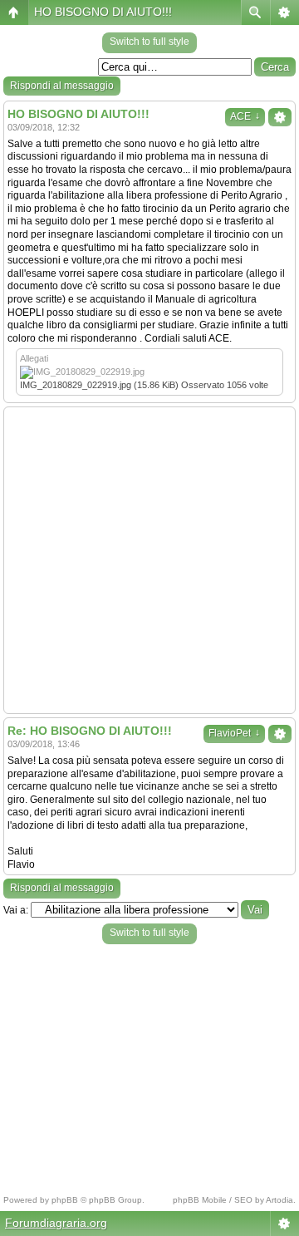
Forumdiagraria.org (56, 1222)
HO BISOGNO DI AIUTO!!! (103, 11)
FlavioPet (234, 733)
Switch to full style (149, 41)
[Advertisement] (149, 560)
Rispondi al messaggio (62, 85)
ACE (245, 116)
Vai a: (15, 910)
